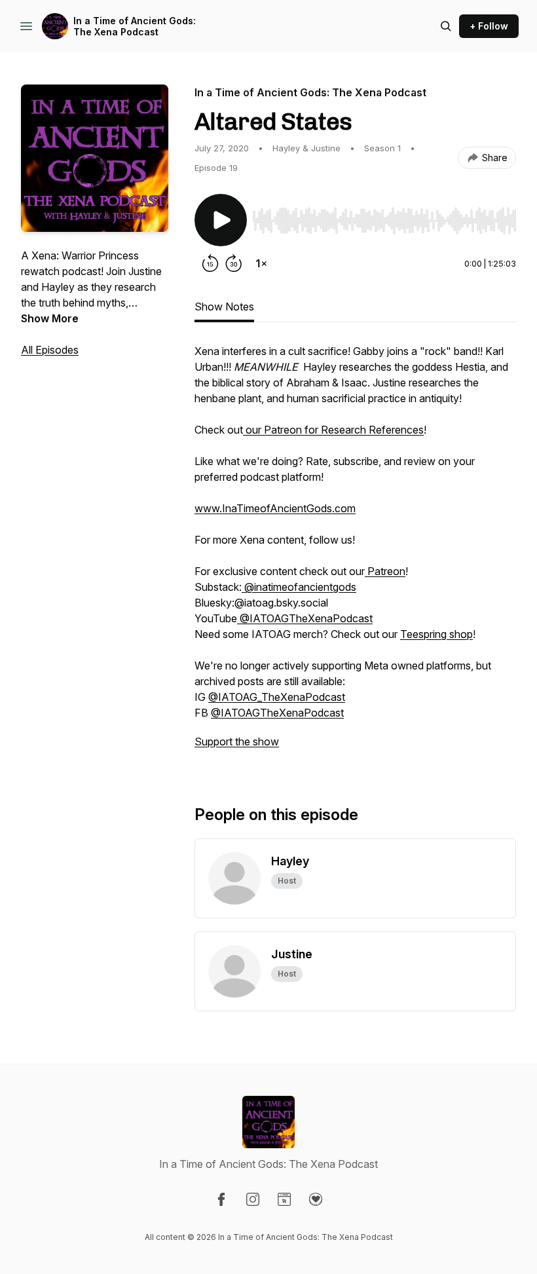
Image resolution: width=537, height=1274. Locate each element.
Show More (50, 318)
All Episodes (50, 349)
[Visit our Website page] (284, 1199)
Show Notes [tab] (224, 306)
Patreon (385, 571)
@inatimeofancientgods (299, 586)
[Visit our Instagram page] (252, 1199)
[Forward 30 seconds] (234, 263)
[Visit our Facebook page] (221, 1199)
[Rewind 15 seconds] (210, 263)
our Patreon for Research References (333, 429)
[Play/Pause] (220, 220)
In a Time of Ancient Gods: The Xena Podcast (134, 26)
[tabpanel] (355, 552)
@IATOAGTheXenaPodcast (305, 618)
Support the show (236, 741)
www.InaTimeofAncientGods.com (275, 508)
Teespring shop (436, 634)
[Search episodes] (446, 26)
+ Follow (489, 25)
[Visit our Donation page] (315, 1199)
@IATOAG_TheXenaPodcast (276, 696)
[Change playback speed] (261, 263)
